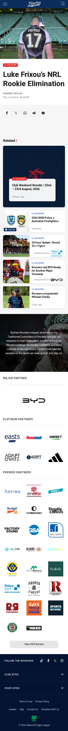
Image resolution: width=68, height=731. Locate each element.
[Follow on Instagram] (61, 660)
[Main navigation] (5, 4)
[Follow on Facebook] (48, 660)
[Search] (63, 4)
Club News (10, 65)
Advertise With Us (50, 709)
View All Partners (34, 644)
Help (21, 709)
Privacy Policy (42, 701)
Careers (12, 709)
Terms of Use (25, 701)
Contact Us (32, 709)
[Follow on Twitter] (55, 660)
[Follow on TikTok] (41, 660)
